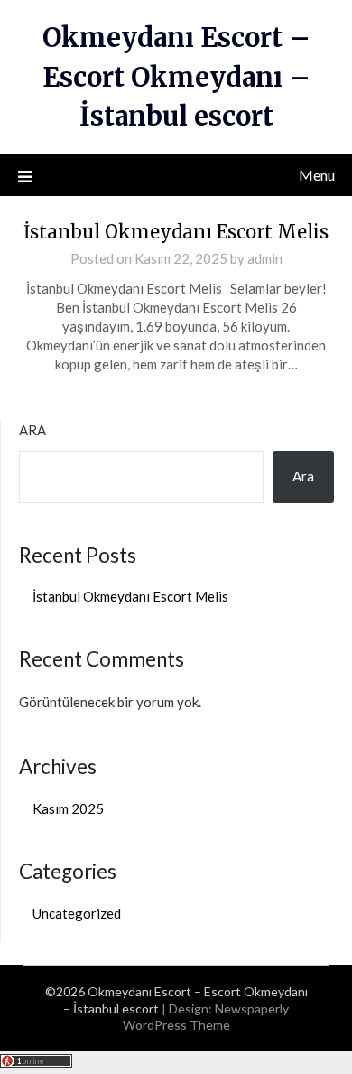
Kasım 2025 (68, 808)
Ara (32, 430)
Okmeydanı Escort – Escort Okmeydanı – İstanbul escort (176, 77)
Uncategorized (76, 913)
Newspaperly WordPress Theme (206, 1016)
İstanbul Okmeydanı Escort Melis (176, 231)
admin (265, 258)
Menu (317, 174)
